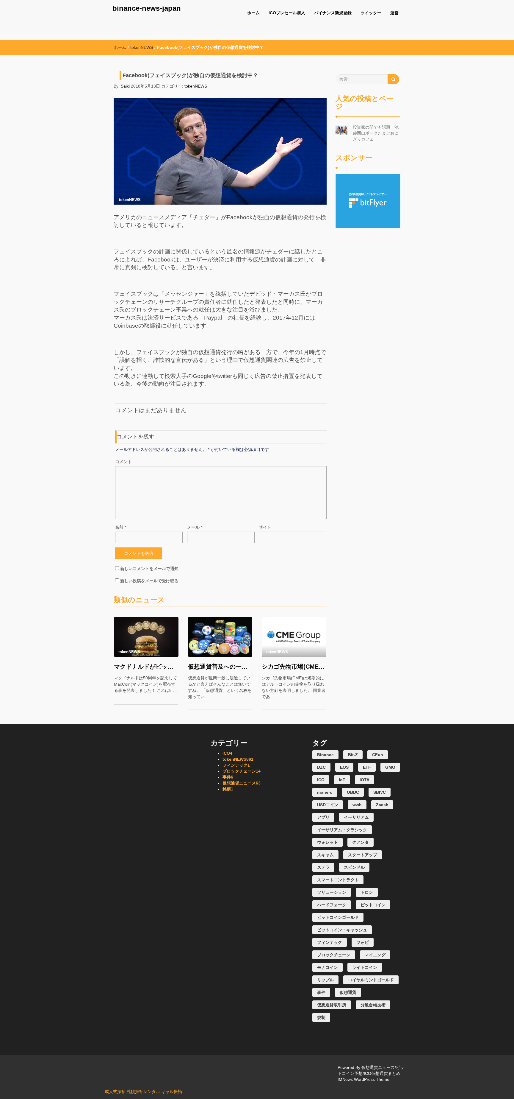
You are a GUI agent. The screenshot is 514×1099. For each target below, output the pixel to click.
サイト (265, 527)
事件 (227, 777)
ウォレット (327, 842)
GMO (390, 767)
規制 (321, 1017)
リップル (325, 979)
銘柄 (227, 789)
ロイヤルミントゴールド (371, 979)
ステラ (323, 867)
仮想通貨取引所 (331, 1005)
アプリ (323, 817)
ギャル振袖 (171, 1091)
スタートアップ (362, 854)
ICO (227, 753)
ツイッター (371, 12)
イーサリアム (356, 817)
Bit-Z (353, 754)
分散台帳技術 (373, 1005)
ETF (367, 767)
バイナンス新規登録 (333, 12)
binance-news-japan (146, 8)
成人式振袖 (115, 1091)
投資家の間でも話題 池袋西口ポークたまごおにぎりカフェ (376, 133)
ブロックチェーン (241, 771)
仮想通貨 (348, 992)
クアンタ (360, 842)
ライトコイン (364, 967)
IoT (342, 779)
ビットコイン (373, 904)
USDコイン (327, 804)
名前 (120, 527)
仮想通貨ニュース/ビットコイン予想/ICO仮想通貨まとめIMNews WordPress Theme (371, 1073)
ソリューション (331, 892)
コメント (123, 461)
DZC (321, 767)
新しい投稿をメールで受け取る (149, 580)
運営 (394, 12)
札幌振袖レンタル (143, 1091)
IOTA (364, 779)
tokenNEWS (141, 47)
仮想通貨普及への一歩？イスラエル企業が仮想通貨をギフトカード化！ (220, 666)
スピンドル (354, 867)
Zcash (382, 804)
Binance (325, 754)
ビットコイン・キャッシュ (342, 929)
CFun (377, 754)
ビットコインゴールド (338, 917)
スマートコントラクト (338, 879)
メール (194, 527)
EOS (344, 767)
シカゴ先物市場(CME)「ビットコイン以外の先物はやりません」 (294, 666)
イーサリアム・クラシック (342, 829)
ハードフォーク (331, 904)
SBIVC (379, 792)
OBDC (353, 792)
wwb (357, 804)
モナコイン (327, 967)
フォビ (362, 942)
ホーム (253, 12)
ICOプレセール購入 (287, 12)
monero (325, 792)
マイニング (375, 954)
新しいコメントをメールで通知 (149, 568)
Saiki (125, 86)
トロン (367, 892)
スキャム (325, 854)
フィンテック (236, 765)
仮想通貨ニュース (241, 783)
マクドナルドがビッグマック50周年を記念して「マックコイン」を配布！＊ (146, 666)
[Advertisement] (368, 317)
